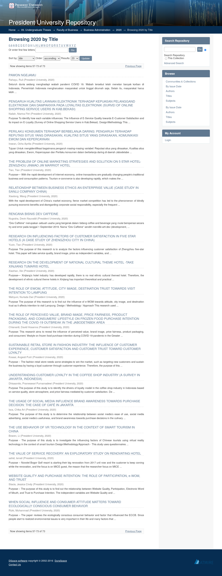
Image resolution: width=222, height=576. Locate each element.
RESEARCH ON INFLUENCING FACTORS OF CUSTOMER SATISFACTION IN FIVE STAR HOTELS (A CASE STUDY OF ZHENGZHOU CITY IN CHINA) (72, 238)
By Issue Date (173, 86)
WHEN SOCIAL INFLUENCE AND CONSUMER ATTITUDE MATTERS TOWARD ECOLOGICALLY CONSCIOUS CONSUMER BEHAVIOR (65, 503)
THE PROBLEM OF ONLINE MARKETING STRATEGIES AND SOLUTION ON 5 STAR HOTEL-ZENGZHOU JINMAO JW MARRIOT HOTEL (75, 163)
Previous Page (133, 66)
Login (168, 140)
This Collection (176, 58)
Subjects (170, 100)
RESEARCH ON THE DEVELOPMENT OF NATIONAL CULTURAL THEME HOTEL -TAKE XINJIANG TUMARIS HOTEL (71, 264)
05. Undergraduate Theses (36, 30)
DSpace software (18, 560)
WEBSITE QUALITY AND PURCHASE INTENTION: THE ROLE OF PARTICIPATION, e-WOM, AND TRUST (74, 477)
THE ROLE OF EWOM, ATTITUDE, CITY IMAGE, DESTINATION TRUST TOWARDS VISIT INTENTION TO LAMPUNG (72, 290)
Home (12, 30)
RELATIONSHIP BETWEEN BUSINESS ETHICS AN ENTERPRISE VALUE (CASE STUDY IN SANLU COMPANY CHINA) (74, 189)
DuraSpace (61, 560)
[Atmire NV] (203, 562)
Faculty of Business (67, 30)
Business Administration (97, 30)
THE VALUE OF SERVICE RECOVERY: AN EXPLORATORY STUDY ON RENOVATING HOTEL (75, 453)
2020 (119, 30)
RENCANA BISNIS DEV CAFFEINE (33, 213)
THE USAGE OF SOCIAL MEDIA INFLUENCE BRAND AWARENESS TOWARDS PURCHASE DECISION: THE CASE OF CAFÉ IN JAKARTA (74, 403)
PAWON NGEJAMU (22, 75)
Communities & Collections (181, 81)
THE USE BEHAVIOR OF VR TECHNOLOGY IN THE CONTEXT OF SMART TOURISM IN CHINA (72, 429)
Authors (170, 91)
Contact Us (15, 564)
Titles (169, 96)
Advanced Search (174, 63)
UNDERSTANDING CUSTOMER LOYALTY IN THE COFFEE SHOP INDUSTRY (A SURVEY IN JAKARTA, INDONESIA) (74, 376)
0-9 (10, 45)
